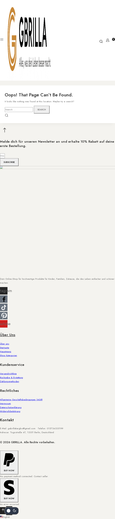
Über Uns (7, 334)
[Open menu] (2, 40)
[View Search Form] (101, 40)
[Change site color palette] (11, 510)
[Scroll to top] (3, 510)
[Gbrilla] (29, 40)
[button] (9, 463)
